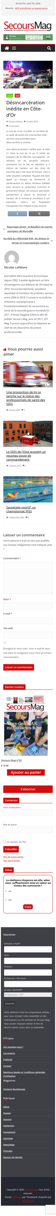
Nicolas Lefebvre (16, 121)
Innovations (9, 1132)
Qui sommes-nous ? (13, 1047)
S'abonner (28, 789)
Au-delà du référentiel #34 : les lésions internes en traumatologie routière (26, 241)
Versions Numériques (14, 1089)
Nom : (7, 955)
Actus (9, 96)
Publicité (7, 1059)
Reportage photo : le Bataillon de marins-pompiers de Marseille (29, 229)
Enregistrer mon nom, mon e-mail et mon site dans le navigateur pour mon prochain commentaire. (27, 653)
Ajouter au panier (26, 772)
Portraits (7, 1151)
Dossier (7, 1113)
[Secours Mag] (6, 48)
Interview (8, 1138)
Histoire (7, 1119)
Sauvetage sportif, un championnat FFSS (21, 509)
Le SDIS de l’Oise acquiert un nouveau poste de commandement (26, 455)
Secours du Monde (12, 1157)
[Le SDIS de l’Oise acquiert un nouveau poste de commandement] (28, 423)
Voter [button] (28, 907)
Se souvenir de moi (16, 841)
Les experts (9, 1053)
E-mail (7, 613)
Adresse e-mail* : (12, 943)
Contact (7, 1066)
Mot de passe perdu (13, 856)
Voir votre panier (11, 860)
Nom (7, 599)
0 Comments (14, 126)
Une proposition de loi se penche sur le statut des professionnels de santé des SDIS (25, 398)
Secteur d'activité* (13, 989)
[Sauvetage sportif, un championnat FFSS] (28, 478)
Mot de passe (10, 824)
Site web (8, 628)
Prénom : (8, 966)
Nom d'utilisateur (12, 807)
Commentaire (12, 558)
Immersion (8, 1125)
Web (17, 96)
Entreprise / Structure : (15, 978)
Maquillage (8, 1144)
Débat (6, 1106)
